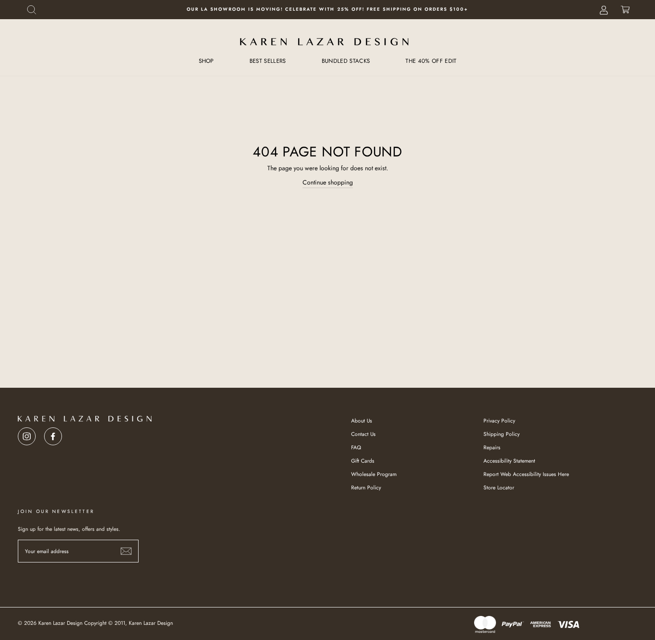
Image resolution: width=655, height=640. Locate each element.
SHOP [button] (206, 61)
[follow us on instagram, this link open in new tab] (27, 433)
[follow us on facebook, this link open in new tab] (53, 433)
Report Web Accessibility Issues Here (526, 474)
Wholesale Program (374, 474)
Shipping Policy (501, 434)
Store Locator (498, 487)
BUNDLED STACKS (346, 61)
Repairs (491, 447)
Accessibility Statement (509, 460)
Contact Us (363, 434)
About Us (361, 420)
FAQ (356, 447)
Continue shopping (328, 182)
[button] (31, 9)
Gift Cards (362, 460)
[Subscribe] (126, 551)
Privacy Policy (499, 420)
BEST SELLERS (268, 61)
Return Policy (366, 487)
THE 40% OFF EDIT (430, 61)
